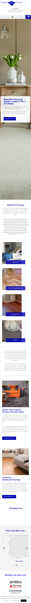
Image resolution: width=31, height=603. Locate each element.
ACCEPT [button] (24, 600)
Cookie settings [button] (15, 600)
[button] (12, 17)
